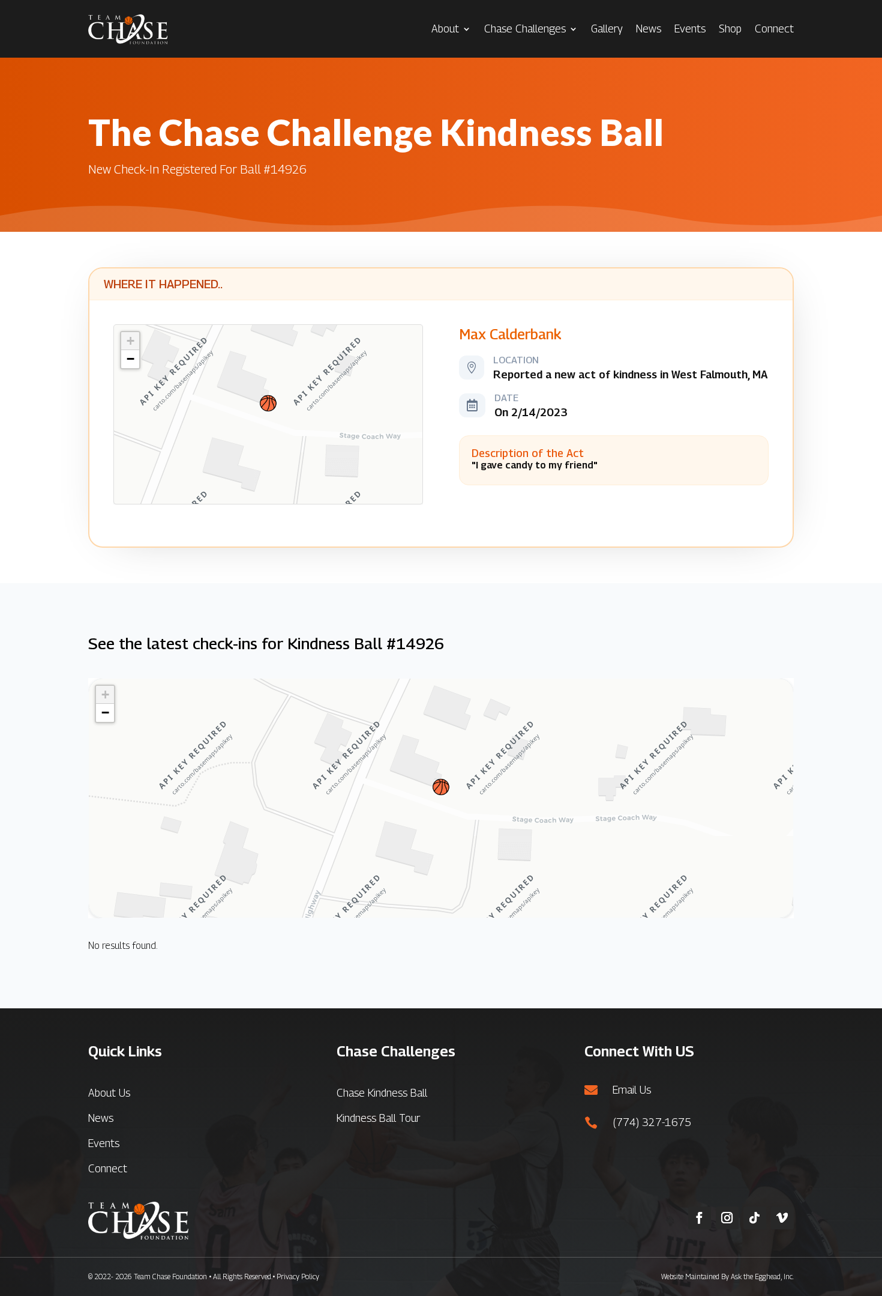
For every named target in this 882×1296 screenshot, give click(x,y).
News (648, 28)
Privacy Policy (298, 1276)
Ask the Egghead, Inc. (762, 1276)
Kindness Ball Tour (378, 1118)
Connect (774, 28)
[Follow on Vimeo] (782, 1218)
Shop (730, 28)
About (445, 28)
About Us (109, 1092)
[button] (268, 403)
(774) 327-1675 (652, 1122)
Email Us (632, 1089)
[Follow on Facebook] (699, 1218)
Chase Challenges (525, 28)
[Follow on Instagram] (727, 1218)
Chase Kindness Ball (382, 1092)
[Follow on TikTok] (754, 1218)
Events (690, 28)
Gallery (607, 28)
